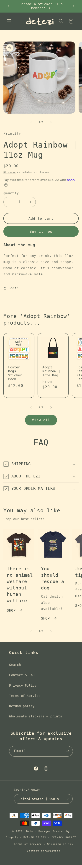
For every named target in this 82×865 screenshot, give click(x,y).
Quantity (11, 193)
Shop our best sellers (24, 519)
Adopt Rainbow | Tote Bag (51, 371)
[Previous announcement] (8, 6)
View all (41, 420)
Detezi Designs (38, 831)
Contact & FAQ (22, 675)
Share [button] (13, 288)
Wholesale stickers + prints (35, 716)
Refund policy (22, 706)
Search (15, 665)
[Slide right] (51, 122)
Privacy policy (63, 837)
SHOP (11, 610)
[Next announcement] (74, 6)
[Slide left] (31, 122)
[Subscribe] (68, 751)
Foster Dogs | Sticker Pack (15, 373)
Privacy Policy (22, 685)
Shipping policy (60, 844)
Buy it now (41, 231)
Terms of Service (25, 696)
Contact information (43, 850)
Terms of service (28, 844)
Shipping (9, 172)
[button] (9, 21)
